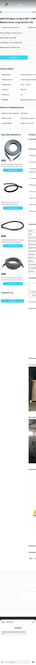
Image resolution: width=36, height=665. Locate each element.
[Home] (7, 4)
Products (29, 5)
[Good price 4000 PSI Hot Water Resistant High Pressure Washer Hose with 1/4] (12, 150)
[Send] (33, 662)
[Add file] (2, 662)
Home (19, 5)
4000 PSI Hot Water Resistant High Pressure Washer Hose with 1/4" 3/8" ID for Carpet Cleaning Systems (12, 166)
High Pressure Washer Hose (22, 12)
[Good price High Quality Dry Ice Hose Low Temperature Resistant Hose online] (12, 188)
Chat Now (12, 57)
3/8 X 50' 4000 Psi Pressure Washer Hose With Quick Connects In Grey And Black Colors (12, 280)
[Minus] (33, 622)
